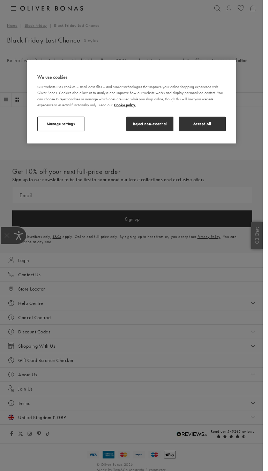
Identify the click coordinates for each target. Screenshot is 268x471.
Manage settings (61, 123)
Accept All (202, 123)
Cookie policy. (125, 104)
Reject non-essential (149, 123)
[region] (131, 102)
